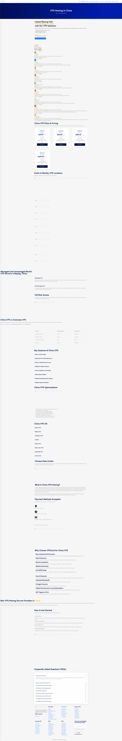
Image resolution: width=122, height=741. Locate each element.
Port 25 (87, 1)
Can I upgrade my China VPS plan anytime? (43, 698)
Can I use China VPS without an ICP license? (44, 685)
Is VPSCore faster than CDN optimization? (43, 688)
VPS (90, 1)
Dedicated (83, 1)
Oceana (106, 1)
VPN (80, 1)
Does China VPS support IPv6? (41, 690)
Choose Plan (42, 144)
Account (116, 1)
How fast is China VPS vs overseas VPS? (43, 682)
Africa (96, 1)
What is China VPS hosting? (41, 675)
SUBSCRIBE (78, 732)
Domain (113, 1)
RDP (109, 1)
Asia (99, 1)
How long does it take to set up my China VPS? (44, 693)
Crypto (93, 1)
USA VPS (63, 706)
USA (101, 1)
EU (103, 1)
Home (57, 13)
